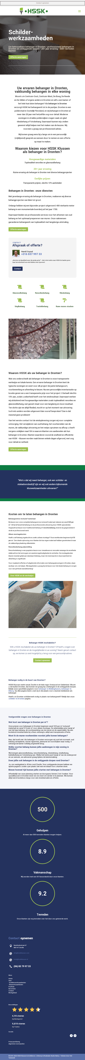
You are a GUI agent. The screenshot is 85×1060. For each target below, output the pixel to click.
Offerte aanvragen (18, 57)
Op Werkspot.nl (17, 980)
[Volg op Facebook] (71, 997)
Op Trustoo (15, 988)
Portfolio (11, 948)
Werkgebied (13, 954)
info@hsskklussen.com (21, 914)
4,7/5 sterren (18, 977)
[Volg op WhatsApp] (75, 997)
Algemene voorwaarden (16, 1005)
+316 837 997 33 (31, 254)
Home (11, 940)
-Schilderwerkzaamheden (17, 944)
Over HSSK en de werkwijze (22, 537)
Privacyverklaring (14, 1003)
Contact (17, 269)
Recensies (12, 950)
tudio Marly (55, 1017)
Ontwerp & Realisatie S (44, 1017)
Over (10, 942)
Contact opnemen (42, 3)
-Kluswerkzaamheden (16, 946)
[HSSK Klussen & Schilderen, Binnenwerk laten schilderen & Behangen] (32, 318)
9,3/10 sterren (18, 985)
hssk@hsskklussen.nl (21, 921)
